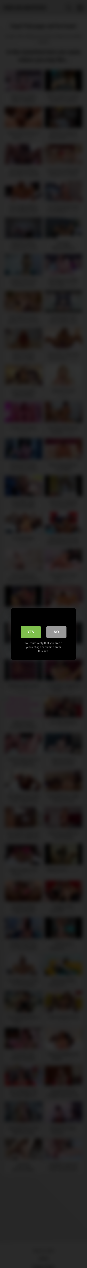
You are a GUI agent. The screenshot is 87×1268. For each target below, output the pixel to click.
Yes (30, 632)
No (56, 632)
